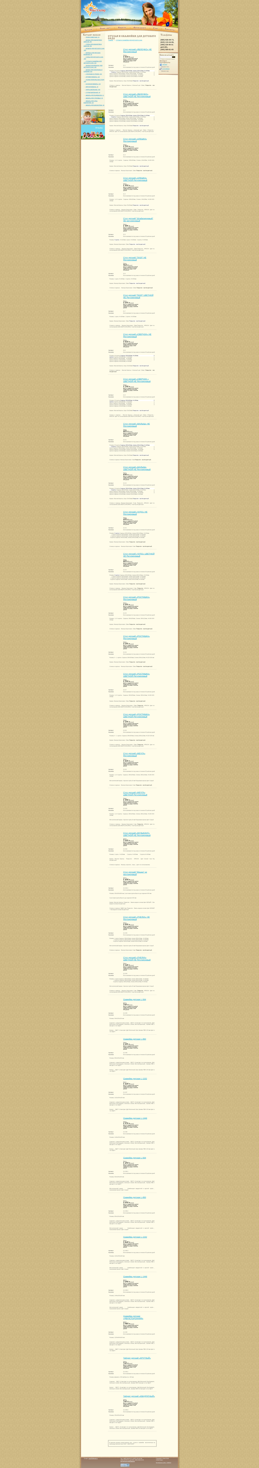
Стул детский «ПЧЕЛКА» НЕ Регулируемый (136, 918)
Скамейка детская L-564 (134, 999)
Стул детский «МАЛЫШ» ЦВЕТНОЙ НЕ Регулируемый (137, 468)
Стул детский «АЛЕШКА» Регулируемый (135, 140)
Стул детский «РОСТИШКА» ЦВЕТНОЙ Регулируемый (136, 675)
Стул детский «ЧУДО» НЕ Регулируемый (135, 513)
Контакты (170, 29)
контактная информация (127, 1461)
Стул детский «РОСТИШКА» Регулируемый (136, 598)
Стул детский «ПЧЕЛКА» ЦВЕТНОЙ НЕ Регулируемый (137, 958)
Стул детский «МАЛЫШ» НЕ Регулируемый (136, 425)
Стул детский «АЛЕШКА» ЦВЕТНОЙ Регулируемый (135, 179)
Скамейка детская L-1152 (135, 1079)
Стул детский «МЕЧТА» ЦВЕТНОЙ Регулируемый (135, 793)
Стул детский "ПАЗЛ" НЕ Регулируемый (134, 258)
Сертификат (166, 69)
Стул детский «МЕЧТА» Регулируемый (134, 754)
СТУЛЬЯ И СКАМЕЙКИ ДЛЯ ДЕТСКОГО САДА (129, 40)
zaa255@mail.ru (93, 1458)
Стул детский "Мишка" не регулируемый (135, 873)
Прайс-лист (105, 28)
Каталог (89, 29)
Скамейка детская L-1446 (135, 1118)
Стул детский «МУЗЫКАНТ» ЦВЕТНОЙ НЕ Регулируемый (137, 834)
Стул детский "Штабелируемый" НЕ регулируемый (138, 219)
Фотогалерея (139, 27)
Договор (164, 64)
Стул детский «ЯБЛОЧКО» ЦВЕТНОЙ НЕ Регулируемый (137, 95)
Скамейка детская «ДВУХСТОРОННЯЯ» (133, 1317)
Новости (122, 27)
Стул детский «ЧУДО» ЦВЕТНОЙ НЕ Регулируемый (138, 555)
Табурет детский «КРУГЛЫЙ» (137, 1358)
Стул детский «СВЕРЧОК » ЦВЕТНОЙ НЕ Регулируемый (137, 380)
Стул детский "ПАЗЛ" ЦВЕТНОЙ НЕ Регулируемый (138, 296)
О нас (156, 28)
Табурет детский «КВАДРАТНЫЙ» (139, 1396)
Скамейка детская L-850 (134, 1039)
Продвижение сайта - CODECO (163, 1462)
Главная (110, 40)
